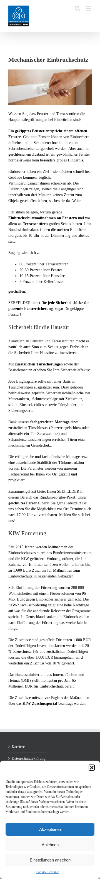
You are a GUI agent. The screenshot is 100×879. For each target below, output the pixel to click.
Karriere (18, 747)
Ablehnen (50, 844)
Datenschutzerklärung (27, 758)
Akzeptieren (50, 829)
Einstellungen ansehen (50, 860)
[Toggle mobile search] (77, 8)
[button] (91, 767)
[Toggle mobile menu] (89, 8)
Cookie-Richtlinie (47, 872)
